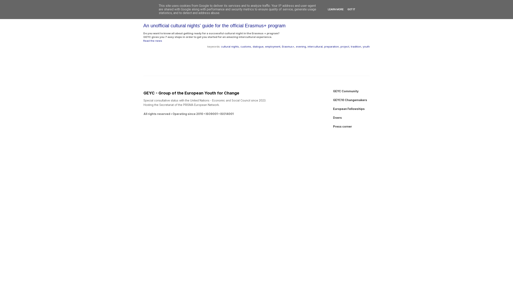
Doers (337, 117)
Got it (351, 9)
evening (301, 46)
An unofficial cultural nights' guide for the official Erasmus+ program (214, 25)
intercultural (315, 46)
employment (272, 46)
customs (245, 46)
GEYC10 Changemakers (350, 100)
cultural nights (230, 46)
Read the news (152, 40)
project (344, 46)
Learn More (335, 9)
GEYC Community (345, 91)
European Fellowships (349, 109)
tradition (356, 46)
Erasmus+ (288, 46)
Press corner (342, 126)
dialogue (258, 46)
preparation (331, 46)
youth (366, 46)
